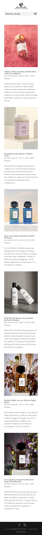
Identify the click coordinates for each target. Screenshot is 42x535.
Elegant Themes (19, 529)
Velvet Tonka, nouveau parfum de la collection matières (20, 72)
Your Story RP (12, 76)
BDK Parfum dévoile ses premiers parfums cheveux (18, 319)
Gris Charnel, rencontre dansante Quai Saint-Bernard (18, 480)
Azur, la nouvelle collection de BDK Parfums (19, 237)
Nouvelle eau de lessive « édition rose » (18, 154)
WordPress (21, 532)
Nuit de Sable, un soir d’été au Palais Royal (20, 401)
